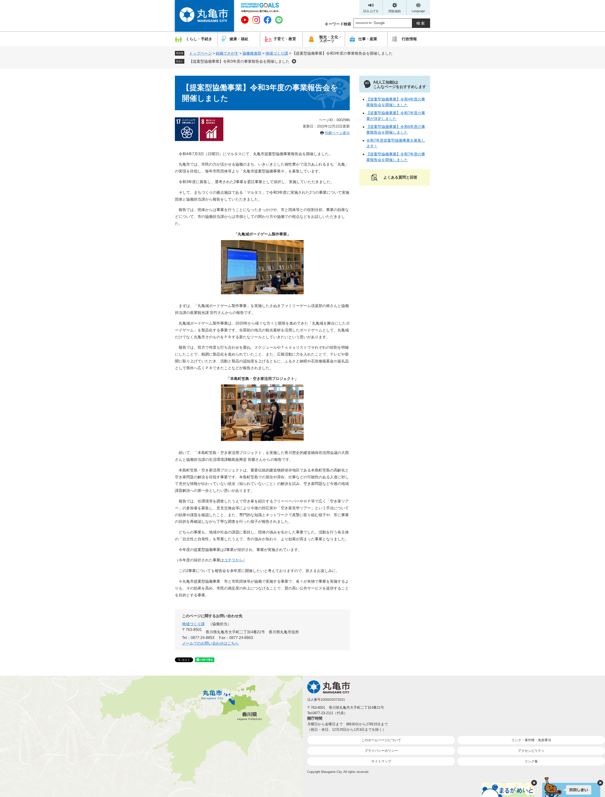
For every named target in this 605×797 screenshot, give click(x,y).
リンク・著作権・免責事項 (531, 740)
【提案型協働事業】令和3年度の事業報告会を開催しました (239, 61)
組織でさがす (227, 53)
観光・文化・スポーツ (330, 39)
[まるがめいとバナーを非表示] (534, 783)
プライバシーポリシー (381, 751)
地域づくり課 (276, 53)
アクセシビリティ (531, 751)
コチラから (233, 560)
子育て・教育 (284, 39)
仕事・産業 (367, 39)
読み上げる (371, 11)
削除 (294, 61)
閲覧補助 (395, 11)
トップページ (200, 53)
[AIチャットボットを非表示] (600, 783)
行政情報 (409, 39)
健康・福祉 (238, 39)
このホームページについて (381, 740)
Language (418, 11)
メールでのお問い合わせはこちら (210, 643)
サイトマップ (381, 761)
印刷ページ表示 (337, 133)
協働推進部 (251, 53)
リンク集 (531, 761)
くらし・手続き (199, 39)
